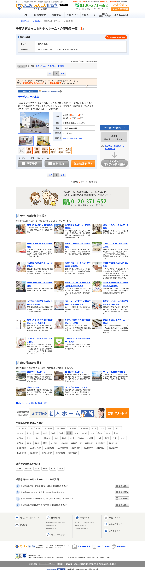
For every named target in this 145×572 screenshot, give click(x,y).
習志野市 (84, 433)
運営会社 (69, 564)
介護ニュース (114, 517)
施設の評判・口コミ (117, 524)
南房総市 (20, 443)
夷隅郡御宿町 (60, 453)
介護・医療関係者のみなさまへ (85, 564)
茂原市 (45, 433)
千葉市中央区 (21, 428)
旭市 (76, 433)
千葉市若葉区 (60, 428)
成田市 (53, 433)
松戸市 (29, 433)
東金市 (69, 433)
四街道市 (81, 438)
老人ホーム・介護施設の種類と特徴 (32, 403)
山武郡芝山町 (49, 448)
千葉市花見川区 (35, 428)
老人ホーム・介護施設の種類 (84, 523)
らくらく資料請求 (120, 9)
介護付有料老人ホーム (36, 371)
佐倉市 (61, 433)
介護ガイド (85, 517)
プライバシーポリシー (47, 564)
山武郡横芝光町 (62, 448)
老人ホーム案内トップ (29, 517)
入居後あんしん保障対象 (50, 91)
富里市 (123, 438)
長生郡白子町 (113, 448)
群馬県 (61, 469)
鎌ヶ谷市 (47, 438)
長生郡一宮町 (75, 448)
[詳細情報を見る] (83, 163)
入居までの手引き (81, 526)
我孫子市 (30, 438)
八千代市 (20, 438)
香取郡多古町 (113, 443)
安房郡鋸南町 (72, 453)
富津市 (64, 438)
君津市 (56, 438)
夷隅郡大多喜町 (47, 453)
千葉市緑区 (72, 428)
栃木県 (53, 469)
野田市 (37, 433)
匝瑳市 (29, 443)
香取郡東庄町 (21, 448)
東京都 (19, 469)
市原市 (108, 433)
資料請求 (57, 163)
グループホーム (33, 387)
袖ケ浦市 (90, 438)
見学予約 (30, 163)
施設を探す (56, 517)
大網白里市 (64, 443)
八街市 (99, 438)
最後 (62, 73)
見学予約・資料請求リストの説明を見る (115, 147)
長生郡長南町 (34, 453)
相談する (24, 525)
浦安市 (72, 438)
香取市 (37, 443)
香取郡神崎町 (100, 443)
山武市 (45, 443)
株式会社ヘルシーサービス (74, 138)
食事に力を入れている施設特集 (40, 224)
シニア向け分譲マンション (76, 387)
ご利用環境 (33, 564)
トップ (18, 21)
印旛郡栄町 (89, 443)
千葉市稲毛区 (48, 428)
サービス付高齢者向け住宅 (114, 371)
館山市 (118, 428)
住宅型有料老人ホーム (74, 371)
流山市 (116, 433)
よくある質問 (114, 530)
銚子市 (94, 428)
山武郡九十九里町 (35, 448)
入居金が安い (41, 66)
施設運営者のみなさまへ (107, 564)
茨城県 (45, 469)
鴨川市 (38, 438)
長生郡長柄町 (21, 453)
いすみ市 (54, 443)
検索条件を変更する (116, 37)
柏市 (92, 433)
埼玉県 (37, 469)
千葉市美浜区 (83, 428)
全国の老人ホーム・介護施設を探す (32, 21)
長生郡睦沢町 (88, 448)
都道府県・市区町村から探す (55, 523)
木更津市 (20, 433)
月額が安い (52, 66)
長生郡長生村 (100, 448)
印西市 (107, 438)
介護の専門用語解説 (81, 529)
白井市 (115, 438)
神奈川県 (28, 469)
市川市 (102, 428)
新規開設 (61, 66)
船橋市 (110, 428)
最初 (50, 73)
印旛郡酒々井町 (76, 443)
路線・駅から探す (52, 526)
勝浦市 (100, 433)
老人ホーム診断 (57, 534)
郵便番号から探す (52, 529)
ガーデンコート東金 (28, 96)
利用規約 (60, 564)
